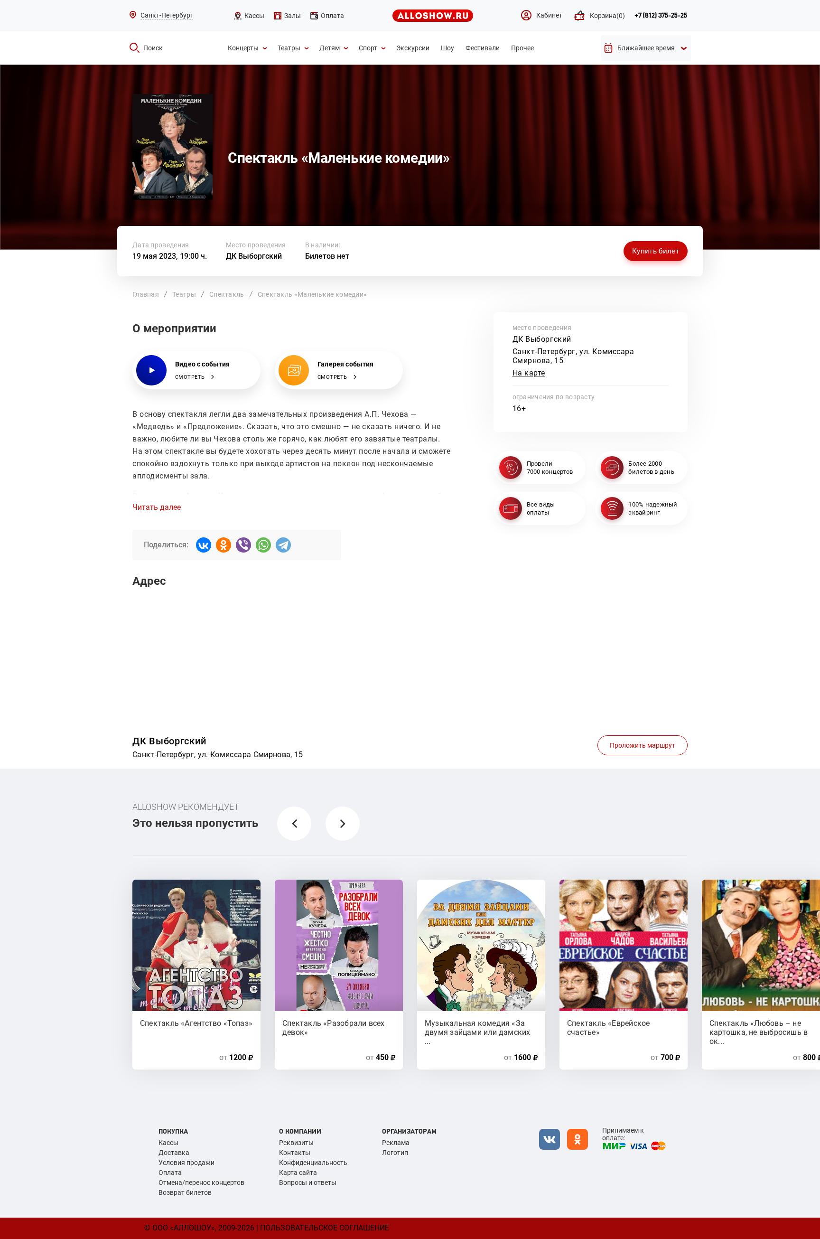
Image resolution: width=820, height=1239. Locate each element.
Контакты (294, 1152)
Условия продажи (186, 1162)
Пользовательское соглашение (324, 1227)
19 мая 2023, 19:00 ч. (169, 256)
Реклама (396, 1142)
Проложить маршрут (642, 745)
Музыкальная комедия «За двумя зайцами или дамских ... (478, 1027)
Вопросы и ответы (307, 1182)
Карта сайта (298, 1172)
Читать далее (156, 507)
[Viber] (243, 545)
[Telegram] (283, 545)
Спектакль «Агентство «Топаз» (196, 1023)
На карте (529, 372)
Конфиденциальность (313, 1162)
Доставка (173, 1152)
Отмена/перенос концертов (201, 1182)
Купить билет (655, 251)
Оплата (170, 1172)
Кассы (168, 1142)
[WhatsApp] (263, 545)
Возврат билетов (185, 1192)
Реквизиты (296, 1142)
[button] (294, 824)
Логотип (395, 1152)
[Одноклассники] (223, 545)
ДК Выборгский (254, 256)
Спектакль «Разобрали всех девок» (333, 1027)
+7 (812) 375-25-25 (660, 15)
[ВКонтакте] (203, 545)
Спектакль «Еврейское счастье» (608, 1027)
